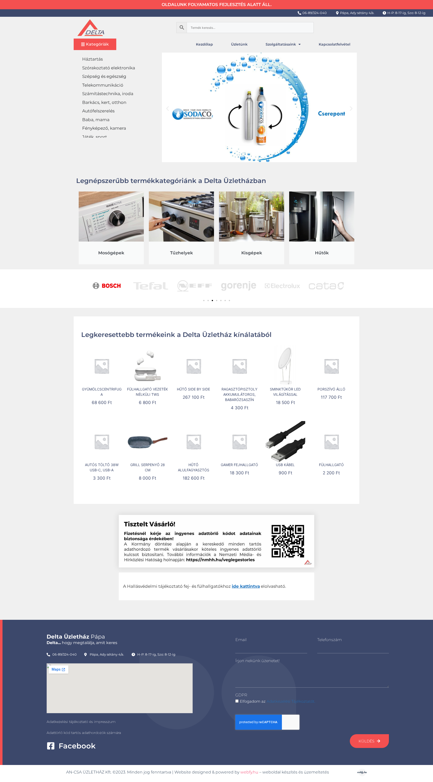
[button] (167, 108)
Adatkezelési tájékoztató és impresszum (81, 721)
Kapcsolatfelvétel (334, 44)
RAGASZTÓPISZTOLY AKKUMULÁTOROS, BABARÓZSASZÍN (239, 394)
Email (241, 639)
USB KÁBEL (285, 465)
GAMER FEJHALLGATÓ (239, 465)
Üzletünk (239, 44)
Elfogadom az (277, 701)
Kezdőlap (204, 44)
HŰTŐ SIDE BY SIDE (193, 389)
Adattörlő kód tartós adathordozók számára (84, 732)
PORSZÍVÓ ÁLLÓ (331, 389)
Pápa (76, 636)
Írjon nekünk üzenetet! (257, 660)
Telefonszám (329, 639)
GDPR (241, 695)
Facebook (77, 745)
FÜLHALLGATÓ (331, 465)
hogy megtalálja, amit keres (82, 642)
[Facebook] (51, 746)
